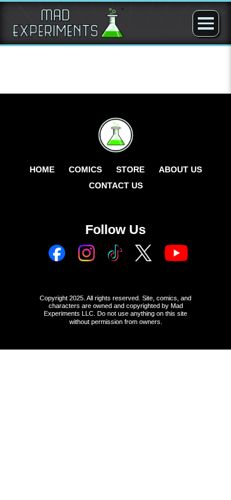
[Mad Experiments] (68, 23)
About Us (180, 169)
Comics (85, 169)
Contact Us (116, 185)
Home (42, 169)
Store (130, 169)
